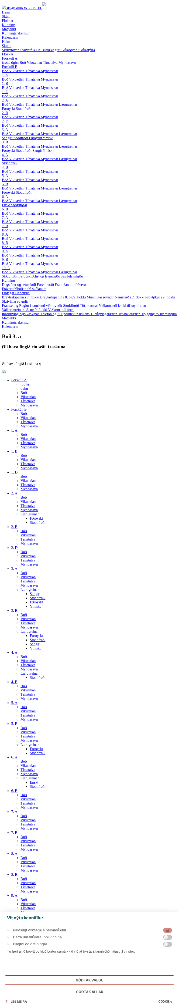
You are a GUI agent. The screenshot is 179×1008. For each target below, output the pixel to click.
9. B (5, 259)
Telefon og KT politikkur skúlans (65, 314)
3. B (5, 142)
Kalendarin (10, 326)
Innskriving (11, 314)
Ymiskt (48, 138)
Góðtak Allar (89, 992)
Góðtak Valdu (89, 980)
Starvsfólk (28, 50)
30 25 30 (35, 8)
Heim (6, 42)
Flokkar (7, 54)
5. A (5, 176)
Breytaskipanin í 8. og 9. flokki (63, 297)
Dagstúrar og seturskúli (19, 285)
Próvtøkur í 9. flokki (160, 297)
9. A (5, 251)
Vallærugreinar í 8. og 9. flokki (25, 310)
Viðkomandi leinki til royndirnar (122, 306)
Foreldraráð (46, 285)
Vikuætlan (35, 62)
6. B (5, 209)
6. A (5, 197)
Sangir (7, 138)
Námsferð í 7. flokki (130, 297)
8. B (5, 243)
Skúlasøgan (69, 50)
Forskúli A (9, 58)
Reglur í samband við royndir (41, 306)
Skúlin (6, 46)
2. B (5, 113)
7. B (5, 226)
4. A (5, 155)
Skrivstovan (11, 50)
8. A (5, 234)
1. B (5, 83)
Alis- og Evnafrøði (46, 276)
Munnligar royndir (101, 297)
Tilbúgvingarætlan (104, 314)
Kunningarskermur (16, 322)
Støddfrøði (23, 109)
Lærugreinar (68, 104)
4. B (5, 167)
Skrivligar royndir (15, 301)
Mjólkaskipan (30, 314)
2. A (5, 100)
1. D (5, 92)
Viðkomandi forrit (61, 310)
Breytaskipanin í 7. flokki (21, 297)
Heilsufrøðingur (48, 50)
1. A (5, 75)
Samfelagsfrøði (72, 276)
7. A (5, 218)
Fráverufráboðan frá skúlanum (24, 289)
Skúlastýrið (86, 50)
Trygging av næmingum (159, 314)
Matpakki (9, 318)
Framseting (10, 306)
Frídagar (8, 293)
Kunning (8, 280)
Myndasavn (67, 62)
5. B (5, 184)
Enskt (6, 205)
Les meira (19, 1001)
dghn (15, 62)
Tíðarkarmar (89, 306)
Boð (23, 62)
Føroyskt (9, 109)
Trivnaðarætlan (129, 314)
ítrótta (6, 62)
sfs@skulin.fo (17, 8)
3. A (5, 130)
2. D (5, 121)
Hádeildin (22, 293)
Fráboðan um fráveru (70, 285)
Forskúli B (9, 67)
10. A (6, 268)
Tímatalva (51, 62)
